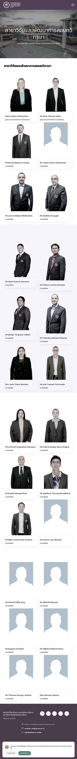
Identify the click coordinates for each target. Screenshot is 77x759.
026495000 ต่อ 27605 (32, 732)
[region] (38, 749)
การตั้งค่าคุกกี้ (11, 753)
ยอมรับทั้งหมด (24, 753)
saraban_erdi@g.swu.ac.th (34, 728)
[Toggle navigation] (73, 5)
